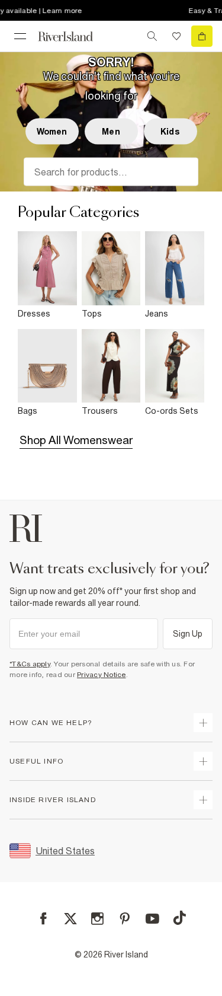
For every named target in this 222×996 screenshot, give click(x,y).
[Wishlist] (176, 36)
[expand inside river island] (203, 799)
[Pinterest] (125, 919)
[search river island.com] (152, 36)
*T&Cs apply (29, 664)
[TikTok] (179, 918)
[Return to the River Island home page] (73, 36)
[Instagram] (97, 919)
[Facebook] (44, 919)
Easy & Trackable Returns (171, 11)
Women (52, 131)
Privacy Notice (101, 675)
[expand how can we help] (203, 722)
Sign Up (188, 634)
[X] (70, 919)
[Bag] (202, 36)
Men (111, 131)
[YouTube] (152, 919)
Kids (170, 131)
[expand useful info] (203, 761)
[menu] (20, 36)
